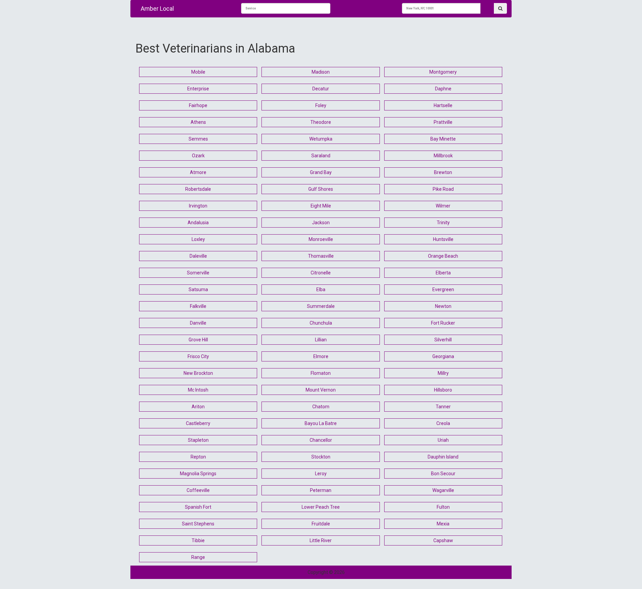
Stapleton (198, 440)
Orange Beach (443, 256)
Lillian (321, 339)
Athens (198, 122)
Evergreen (443, 289)
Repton (198, 456)
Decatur (320, 88)
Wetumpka (320, 139)
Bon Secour (443, 473)
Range (198, 557)
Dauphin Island (443, 456)
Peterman (320, 490)
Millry (443, 373)
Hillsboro (443, 390)
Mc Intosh (198, 390)
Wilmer (443, 205)
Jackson (321, 222)
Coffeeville (198, 490)
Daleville (198, 256)
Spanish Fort (198, 507)
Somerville (198, 272)
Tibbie (198, 540)
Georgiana (443, 356)
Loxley (198, 239)
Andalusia (198, 222)
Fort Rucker (443, 323)
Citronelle (321, 272)
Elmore (320, 356)
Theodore (320, 122)
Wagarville (443, 490)
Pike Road (443, 189)
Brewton (443, 172)
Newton (443, 306)
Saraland (320, 155)
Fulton (443, 507)
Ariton (198, 406)
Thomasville (321, 256)
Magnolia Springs (198, 473)
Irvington (198, 205)
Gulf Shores (320, 189)
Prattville (443, 122)
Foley (320, 105)
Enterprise (198, 88)
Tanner (443, 406)
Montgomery (443, 72)
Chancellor (321, 440)
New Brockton (198, 373)
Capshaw (443, 540)
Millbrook (443, 155)
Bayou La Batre (321, 423)
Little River (321, 540)
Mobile (198, 72)
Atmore (198, 172)
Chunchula (321, 323)
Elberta (443, 272)
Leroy (321, 473)
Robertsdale (198, 189)
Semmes (198, 139)
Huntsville (443, 239)
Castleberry (198, 423)
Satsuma (198, 289)
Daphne (443, 88)
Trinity (443, 222)
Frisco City (198, 356)
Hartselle (443, 105)
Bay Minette (443, 139)
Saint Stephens (198, 523)
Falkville (198, 306)
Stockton (320, 456)
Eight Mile (321, 205)
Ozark (198, 155)
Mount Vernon (321, 390)
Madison (321, 72)
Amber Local (157, 8)
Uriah (443, 440)
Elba (320, 289)
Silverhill (443, 339)
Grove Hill (198, 339)
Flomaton (321, 373)
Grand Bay (321, 172)
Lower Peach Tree (321, 507)
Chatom (320, 406)
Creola (443, 423)
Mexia (443, 523)
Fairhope (198, 105)
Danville (198, 323)
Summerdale (321, 306)
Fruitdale (321, 523)
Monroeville (321, 239)
